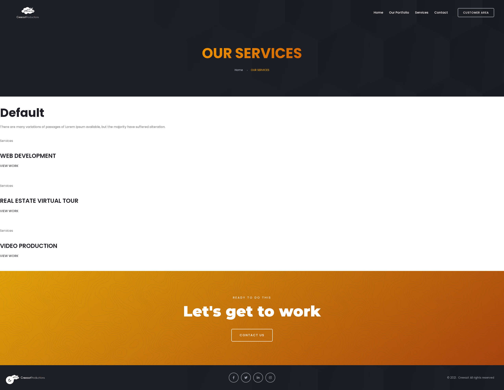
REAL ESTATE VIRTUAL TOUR (39, 200)
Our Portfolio (399, 12)
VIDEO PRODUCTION (28, 246)
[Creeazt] (27, 12)
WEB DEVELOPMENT (28, 156)
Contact (441, 12)
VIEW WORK (9, 166)
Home (378, 12)
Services (421, 12)
